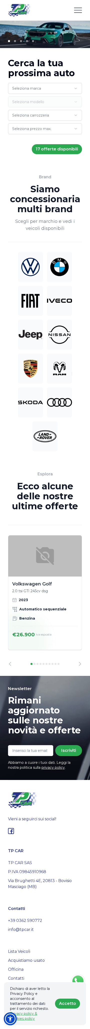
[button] (10, 1019)
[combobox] (45, 88)
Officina (16, 969)
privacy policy (53, 767)
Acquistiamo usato (26, 960)
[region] (45, 600)
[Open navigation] (78, 10)
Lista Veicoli (19, 951)
